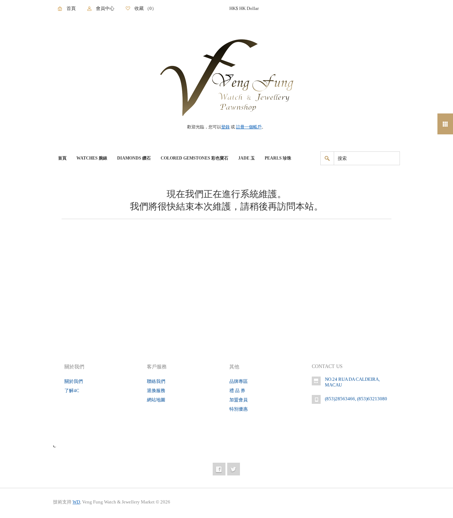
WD (76, 502)
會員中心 (105, 8)
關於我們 (73, 381)
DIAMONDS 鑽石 (134, 158)
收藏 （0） (145, 8)
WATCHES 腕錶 (91, 158)
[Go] (327, 158)
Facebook (219, 469)
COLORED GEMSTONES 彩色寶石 (194, 158)
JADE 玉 (246, 158)
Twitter (233, 469)
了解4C (71, 390)
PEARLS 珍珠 (278, 158)
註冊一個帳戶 (249, 126)
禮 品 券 (237, 390)
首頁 (71, 8)
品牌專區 (238, 381)
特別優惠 (238, 409)
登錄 (225, 126)
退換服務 (156, 390)
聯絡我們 (156, 381)
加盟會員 (238, 399)
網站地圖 (156, 399)
